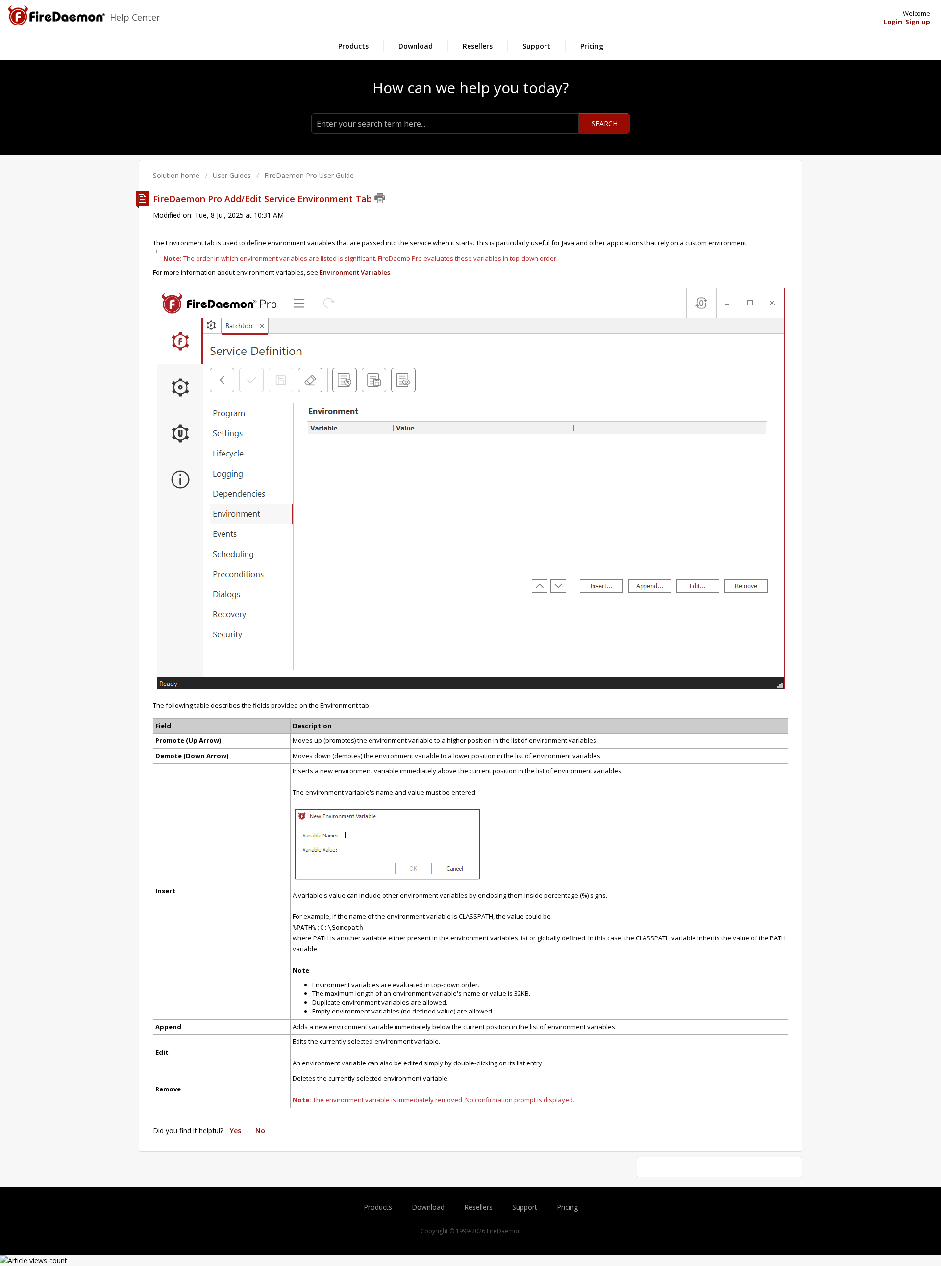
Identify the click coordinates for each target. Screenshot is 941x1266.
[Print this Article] (379, 198)
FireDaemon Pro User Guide (309, 175)
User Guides (232, 175)
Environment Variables (355, 272)
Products (353, 46)
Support (536, 46)
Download (415, 46)
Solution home (177, 175)
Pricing (591, 46)
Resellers (478, 46)
